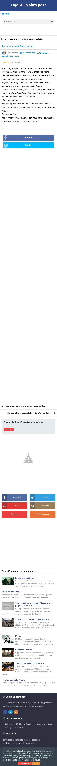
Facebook (28, 137)
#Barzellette (19, 728)
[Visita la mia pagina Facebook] (5, 712)
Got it (36, 764)
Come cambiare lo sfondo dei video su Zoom (26, 406)
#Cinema (9, 724)
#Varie (51, 724)
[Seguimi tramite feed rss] (16, 712)
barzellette (16, 62)
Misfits (18, 636)
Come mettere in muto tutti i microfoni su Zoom (29, 413)
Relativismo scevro (23, 650)
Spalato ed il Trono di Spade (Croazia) (32, 619)
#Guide (18, 724)
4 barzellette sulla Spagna (13, 680)
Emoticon (9, 430)
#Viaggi (8, 728)
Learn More (25, 764)
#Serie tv (41, 724)
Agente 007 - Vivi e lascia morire (29, 664)
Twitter (28, 145)
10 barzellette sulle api (12, 592)
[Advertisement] (29, 30)
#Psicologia (29, 724)
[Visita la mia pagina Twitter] (10, 712)
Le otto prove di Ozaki (24, 578)
